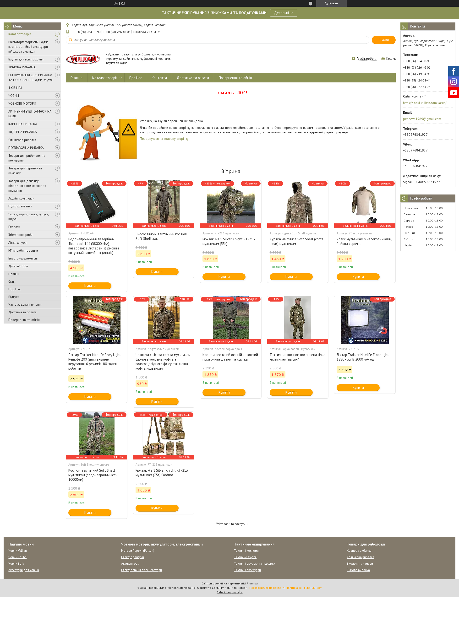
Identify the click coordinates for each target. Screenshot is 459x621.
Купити (90, 285)
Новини (13, 274)
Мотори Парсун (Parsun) (137, 551)
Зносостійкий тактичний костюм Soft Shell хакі (161, 236)
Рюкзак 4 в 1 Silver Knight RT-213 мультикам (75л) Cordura (162, 472)
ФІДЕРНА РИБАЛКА (22, 132)
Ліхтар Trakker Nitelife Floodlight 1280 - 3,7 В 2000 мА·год (363, 357)
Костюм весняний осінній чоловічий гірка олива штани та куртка (230, 357)
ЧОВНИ (13, 95)
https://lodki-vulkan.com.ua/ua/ (425, 103)
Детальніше (283, 12)
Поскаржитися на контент (266, 587)
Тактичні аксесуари (247, 570)
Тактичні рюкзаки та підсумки (254, 564)
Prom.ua (252, 583)
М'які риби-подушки (23, 250)
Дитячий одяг (18, 266)
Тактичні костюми (246, 551)
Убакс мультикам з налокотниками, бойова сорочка (364, 241)
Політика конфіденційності (304, 587)
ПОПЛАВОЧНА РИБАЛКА (26, 148)
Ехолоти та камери (360, 564)
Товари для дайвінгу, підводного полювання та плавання (27, 186)
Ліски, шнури (17, 242)
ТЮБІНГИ (15, 88)
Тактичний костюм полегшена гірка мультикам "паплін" (297, 357)
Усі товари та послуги (231, 523)
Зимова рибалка (358, 570)
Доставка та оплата (22, 312)
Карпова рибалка (359, 551)
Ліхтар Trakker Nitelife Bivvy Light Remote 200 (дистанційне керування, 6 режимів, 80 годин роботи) (94, 361)
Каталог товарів (19, 34)
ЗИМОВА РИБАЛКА (22, 67)
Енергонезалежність (23, 258)
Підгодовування (20, 206)
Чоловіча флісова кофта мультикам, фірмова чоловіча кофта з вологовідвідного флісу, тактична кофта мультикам (163, 361)
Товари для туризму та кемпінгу (25, 170)
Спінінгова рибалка (22, 140)
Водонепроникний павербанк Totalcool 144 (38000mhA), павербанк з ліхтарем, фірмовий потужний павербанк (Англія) (93, 246)
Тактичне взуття (245, 557)
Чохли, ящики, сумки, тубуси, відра (28, 216)
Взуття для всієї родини (26, 59)
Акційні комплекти (21, 198)
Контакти (159, 78)
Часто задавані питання (25, 304)
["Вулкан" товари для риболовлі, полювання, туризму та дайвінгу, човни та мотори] (84, 59)
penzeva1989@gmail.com (422, 119)
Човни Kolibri (17, 557)
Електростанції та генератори (141, 570)
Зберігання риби (20, 234)
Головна (76, 78)
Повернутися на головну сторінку (164, 138)
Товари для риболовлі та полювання (26, 157)
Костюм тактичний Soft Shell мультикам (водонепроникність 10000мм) (92, 475)
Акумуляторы (130, 564)
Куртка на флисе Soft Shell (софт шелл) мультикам (296, 241)
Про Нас (14, 289)
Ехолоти (14, 227)
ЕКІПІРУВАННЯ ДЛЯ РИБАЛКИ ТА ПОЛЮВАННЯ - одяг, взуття (30, 77)
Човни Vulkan (17, 551)
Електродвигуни (132, 557)
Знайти (384, 40)
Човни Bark (16, 564)
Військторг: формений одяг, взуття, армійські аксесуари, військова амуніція (28, 47)
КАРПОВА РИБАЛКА (22, 124)
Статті (12, 281)
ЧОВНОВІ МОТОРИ (22, 103)
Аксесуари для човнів (23, 570)
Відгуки (13, 297)
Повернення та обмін (24, 320)
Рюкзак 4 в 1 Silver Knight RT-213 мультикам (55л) (228, 241)
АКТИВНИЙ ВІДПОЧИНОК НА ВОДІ (29, 113)
